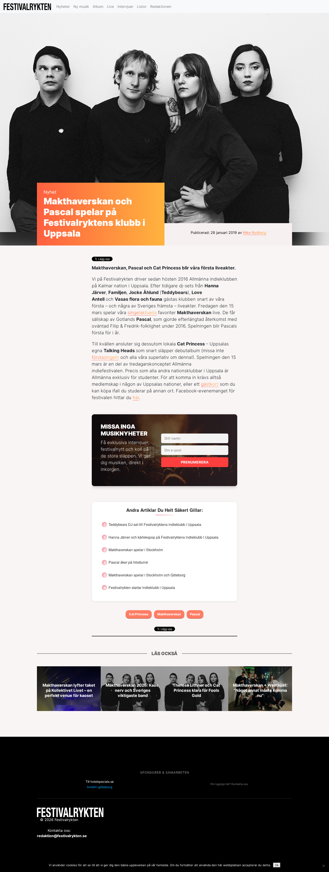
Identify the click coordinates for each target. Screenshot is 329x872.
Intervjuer (125, 6)
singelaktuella (142, 312)
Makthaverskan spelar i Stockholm (136, 549)
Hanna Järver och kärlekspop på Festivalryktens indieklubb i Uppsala (163, 537)
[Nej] (323, 866)
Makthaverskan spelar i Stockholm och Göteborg (147, 575)
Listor (142, 6)
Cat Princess (138, 614)
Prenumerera (195, 462)
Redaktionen (160, 6)
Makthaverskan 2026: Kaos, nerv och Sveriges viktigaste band (133, 690)
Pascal (195, 614)
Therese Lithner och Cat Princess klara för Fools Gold (196, 690)
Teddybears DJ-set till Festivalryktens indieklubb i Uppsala (155, 524)
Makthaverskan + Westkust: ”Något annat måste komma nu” (260, 690)
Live (110, 6)
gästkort (209, 384)
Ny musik (81, 6)
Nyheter (63, 6)
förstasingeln (105, 357)
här (136, 397)
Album (98, 6)
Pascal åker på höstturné (128, 562)
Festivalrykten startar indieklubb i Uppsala (142, 587)
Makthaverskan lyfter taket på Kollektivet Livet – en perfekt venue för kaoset (69, 690)
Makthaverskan (169, 614)
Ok (277, 865)
